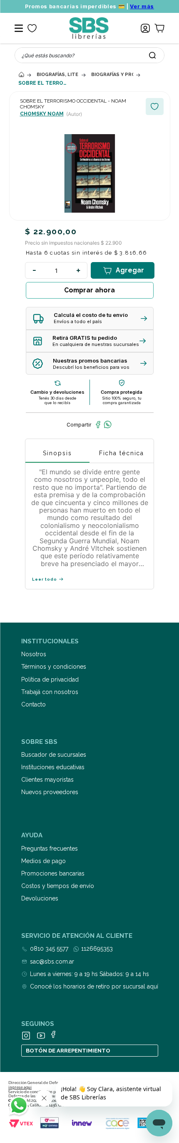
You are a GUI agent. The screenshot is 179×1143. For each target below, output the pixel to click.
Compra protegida (121, 392)
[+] (78, 270)
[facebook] (98, 424)
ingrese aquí (20, 1087)
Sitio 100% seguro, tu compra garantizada (122, 400)
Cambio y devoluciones (57, 392)
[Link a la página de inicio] (21, 74)
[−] (34, 270)
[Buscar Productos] (152, 55)
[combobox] (89, 55)
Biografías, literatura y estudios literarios (58, 74)
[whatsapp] (107, 424)
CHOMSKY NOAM (42, 114)
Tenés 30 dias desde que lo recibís (57, 400)
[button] (90, 318)
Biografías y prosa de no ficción (112, 74)
